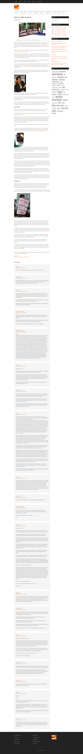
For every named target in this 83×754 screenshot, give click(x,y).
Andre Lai (53, 34)
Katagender (39, 45)
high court (63, 85)
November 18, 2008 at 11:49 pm (21, 609)
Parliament (65, 100)
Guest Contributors (17, 743)
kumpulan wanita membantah (25, 66)
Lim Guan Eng (54, 92)
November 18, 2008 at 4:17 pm (21, 478)
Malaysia (60, 92)
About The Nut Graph (17, 735)
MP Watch (60, 94)
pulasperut (17, 680)
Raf (16, 634)
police (62, 105)
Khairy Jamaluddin (62, 89)
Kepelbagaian (32, 224)
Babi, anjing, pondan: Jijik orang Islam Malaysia (59, 56)
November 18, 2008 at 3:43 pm (21, 366)
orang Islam (37, 56)
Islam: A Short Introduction (34, 130)
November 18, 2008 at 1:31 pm (21, 331)
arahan (25, 42)
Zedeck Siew (54, 113)
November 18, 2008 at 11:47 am (21, 278)
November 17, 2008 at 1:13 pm (21, 267)
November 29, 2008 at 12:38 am (21, 719)
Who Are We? (16, 737)
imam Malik (46, 220)
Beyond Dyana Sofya (55, 61)
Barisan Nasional (57, 74)
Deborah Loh (55, 79)
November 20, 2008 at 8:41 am (21, 681)
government (58, 85)
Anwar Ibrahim (62, 71)
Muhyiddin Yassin (65, 94)
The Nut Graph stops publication (61, 27)
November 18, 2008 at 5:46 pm (21, 525)
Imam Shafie (16, 189)
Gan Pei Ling (53, 85)
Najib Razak (58, 97)
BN (64, 74)
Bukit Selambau (54, 77)
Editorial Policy (35, 735)
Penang (63, 102)
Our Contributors (16, 739)
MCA (64, 92)
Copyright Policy (35, 739)
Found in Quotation (60, 83)
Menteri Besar (54, 94)
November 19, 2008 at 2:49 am (21, 636)
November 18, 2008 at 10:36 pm (21, 594)
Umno (54, 111)
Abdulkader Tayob (44, 130)
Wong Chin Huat (60, 111)
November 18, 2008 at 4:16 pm (21, 414)
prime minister (54, 108)
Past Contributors (17, 741)
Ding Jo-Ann (62, 79)
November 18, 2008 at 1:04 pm (21, 312)
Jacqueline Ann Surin (55, 89)
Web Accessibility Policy (36, 741)
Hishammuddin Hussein (55, 87)
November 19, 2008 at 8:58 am (21, 663)
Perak (53, 105)
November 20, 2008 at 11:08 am (21, 693)
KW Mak (67, 89)
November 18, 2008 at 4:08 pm (21, 391)
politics (66, 105)
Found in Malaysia (54, 83)
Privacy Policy (35, 743)
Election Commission (55, 81)
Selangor (58, 108)
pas (59, 102)
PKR (58, 105)
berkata (24, 189)
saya (15, 57)
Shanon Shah (16, 252)
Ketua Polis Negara (19, 50)
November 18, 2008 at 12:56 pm (21, 291)
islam (63, 87)
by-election (60, 77)
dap (65, 77)
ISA (60, 87)
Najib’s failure (54, 54)
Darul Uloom (16, 162)
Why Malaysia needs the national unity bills (59, 49)
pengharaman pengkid (44, 46)
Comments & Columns (36, 737)
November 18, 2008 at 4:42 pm (21, 497)
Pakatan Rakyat (57, 100)
